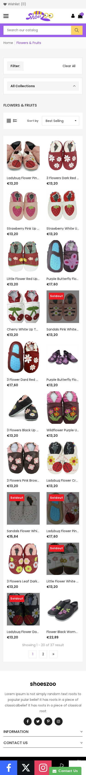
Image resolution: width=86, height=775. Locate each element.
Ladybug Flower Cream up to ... (63, 480)
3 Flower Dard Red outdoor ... (23, 379)
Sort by (33, 121)
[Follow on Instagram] (43, 767)
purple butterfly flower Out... (63, 278)
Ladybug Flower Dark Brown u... (23, 631)
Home (8, 43)
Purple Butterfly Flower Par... (63, 379)
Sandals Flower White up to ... (23, 531)
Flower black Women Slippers (63, 631)
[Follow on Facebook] (8, 767)
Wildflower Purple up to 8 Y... (63, 430)
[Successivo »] (53, 654)
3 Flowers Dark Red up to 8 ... (63, 178)
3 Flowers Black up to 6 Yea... (23, 430)
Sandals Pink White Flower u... (63, 329)
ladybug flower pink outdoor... (63, 531)
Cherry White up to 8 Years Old (23, 329)
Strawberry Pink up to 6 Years (23, 228)
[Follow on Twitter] (25, 767)
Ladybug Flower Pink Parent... (23, 178)
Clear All (69, 66)
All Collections (23, 86)
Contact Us (67, 771)
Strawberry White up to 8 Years (63, 228)
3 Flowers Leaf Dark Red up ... (23, 581)
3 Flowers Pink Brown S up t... (23, 480)
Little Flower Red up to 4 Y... (23, 278)
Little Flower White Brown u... (63, 581)
